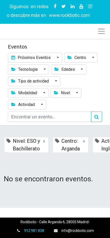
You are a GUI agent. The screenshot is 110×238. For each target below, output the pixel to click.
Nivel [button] (65, 92)
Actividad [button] (26, 104)
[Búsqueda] (96, 117)
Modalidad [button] (27, 92)
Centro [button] (80, 57)
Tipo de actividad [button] (33, 81)
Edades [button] (68, 69)
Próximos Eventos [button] (34, 57)
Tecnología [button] (28, 69)
